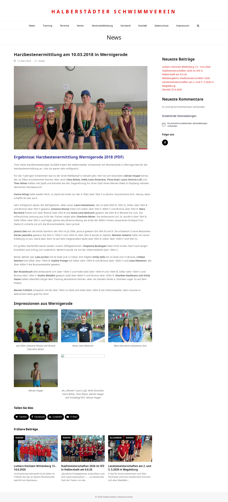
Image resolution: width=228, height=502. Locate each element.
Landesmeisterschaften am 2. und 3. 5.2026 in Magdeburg (129, 467)
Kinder (41, 60)
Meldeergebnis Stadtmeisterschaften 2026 (186, 78)
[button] (198, 26)
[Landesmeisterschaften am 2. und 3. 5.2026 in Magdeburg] (130, 448)
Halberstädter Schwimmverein (114, 11)
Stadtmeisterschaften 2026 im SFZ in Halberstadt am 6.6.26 (82, 467)
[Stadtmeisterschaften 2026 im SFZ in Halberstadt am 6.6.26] (83, 448)
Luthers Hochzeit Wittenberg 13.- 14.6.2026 (186, 66)
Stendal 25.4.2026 (172, 89)
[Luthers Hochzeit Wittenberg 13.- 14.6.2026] (36, 448)
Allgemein (116, 437)
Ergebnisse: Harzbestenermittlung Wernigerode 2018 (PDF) (69, 157)
